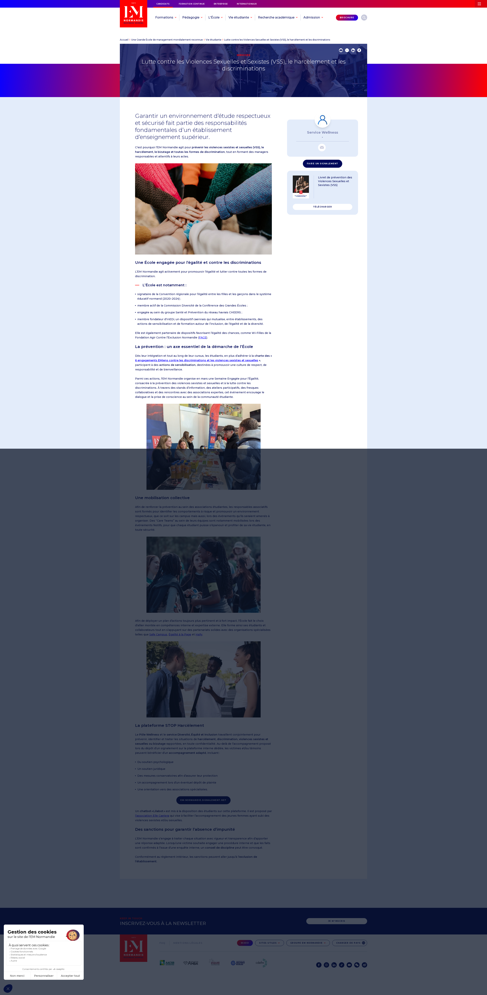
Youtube (349, 965)
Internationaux (247, 4)
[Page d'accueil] (133, 13)
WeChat (357, 965)
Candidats (163, 4)
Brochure (347, 17)
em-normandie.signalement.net (203, 800)
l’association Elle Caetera (152, 815)
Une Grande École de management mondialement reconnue (167, 39)
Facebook (318, 965)
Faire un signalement (322, 163)
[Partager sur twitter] (347, 50)
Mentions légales (187, 943)
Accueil (124, 39)
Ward (245, 943)
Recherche (364, 17)
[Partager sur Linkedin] (353, 50)
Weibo (364, 965)
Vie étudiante (213, 39)
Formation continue (192, 4)
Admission (311, 17)
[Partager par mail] (341, 50)
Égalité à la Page (180, 634)
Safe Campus (158, 634)
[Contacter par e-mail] (322, 147)
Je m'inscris (336, 921)
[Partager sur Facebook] (359, 50)
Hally (199, 634)
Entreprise (221, 4)
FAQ (162, 943)
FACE (202, 337)
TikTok (341, 965)
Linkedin (334, 965)
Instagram (326, 965)
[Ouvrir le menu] (481, 4)
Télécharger (322, 207)
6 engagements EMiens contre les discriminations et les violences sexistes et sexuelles (196, 360)
